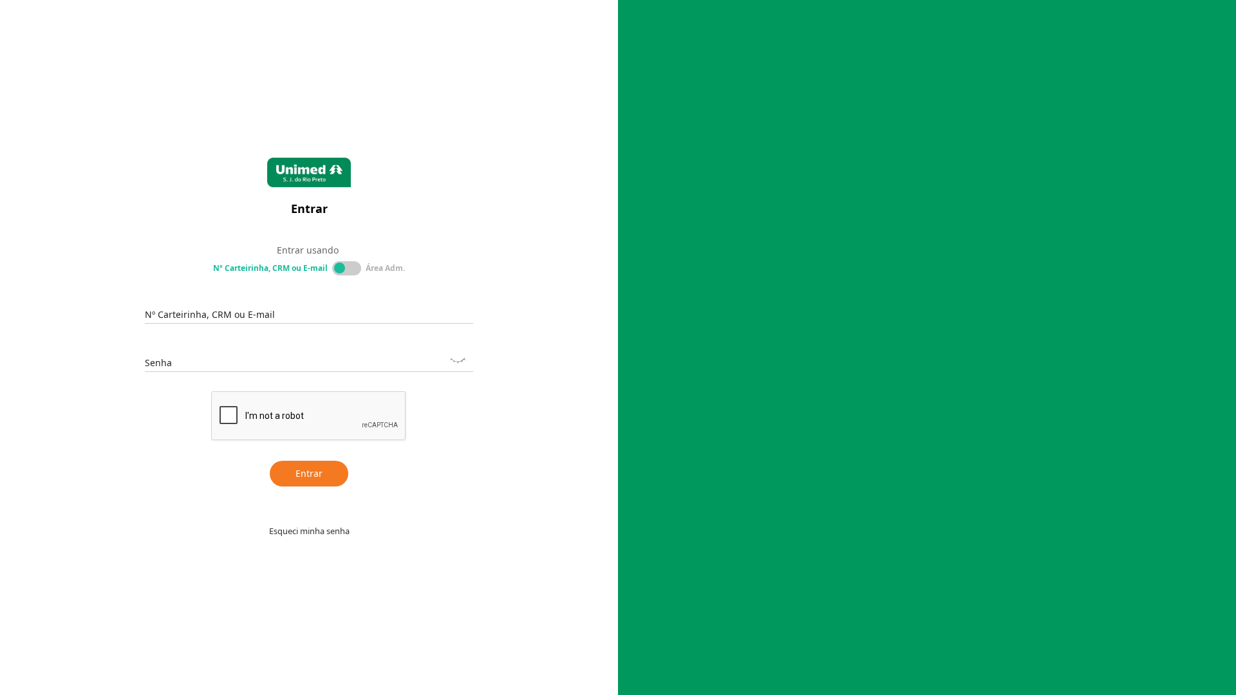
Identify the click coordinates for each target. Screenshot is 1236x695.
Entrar (309, 473)
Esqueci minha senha (309, 531)
